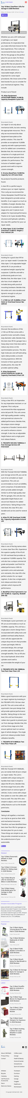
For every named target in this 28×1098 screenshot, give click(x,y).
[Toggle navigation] (25, 2)
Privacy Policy (5, 1056)
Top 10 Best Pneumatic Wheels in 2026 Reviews (9, 858)
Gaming (16, 1076)
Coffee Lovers (18, 1053)
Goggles (16, 1081)
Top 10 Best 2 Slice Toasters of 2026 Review (16, 1009)
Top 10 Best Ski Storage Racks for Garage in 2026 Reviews (18, 972)
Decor (3, 1083)
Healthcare (17, 1084)
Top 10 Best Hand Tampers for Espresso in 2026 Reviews (17, 1020)
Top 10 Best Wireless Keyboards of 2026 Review (17, 940)
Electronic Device (6, 1086)
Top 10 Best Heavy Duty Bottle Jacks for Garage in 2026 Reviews (8, 891)
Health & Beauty (18, 1058)
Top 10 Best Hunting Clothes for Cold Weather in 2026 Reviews (17, 1032)
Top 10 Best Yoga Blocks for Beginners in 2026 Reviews (18, 999)
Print (5, 15)
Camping (3, 1076)
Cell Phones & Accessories (5, 1080)
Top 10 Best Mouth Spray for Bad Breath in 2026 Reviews (18, 961)
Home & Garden (19, 1061)
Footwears (17, 1071)
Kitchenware (17, 1087)
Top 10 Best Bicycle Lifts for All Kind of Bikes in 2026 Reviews (9, 880)
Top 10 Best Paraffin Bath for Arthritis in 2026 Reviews (17, 988)
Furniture (17, 1073)
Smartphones (18, 1064)
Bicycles (3, 1073)
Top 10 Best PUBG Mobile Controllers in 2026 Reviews (17, 951)
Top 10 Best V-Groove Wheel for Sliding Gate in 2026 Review (9, 869)
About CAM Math (6, 1053)
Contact (3, 1058)
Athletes (3, 1071)
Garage (22, 12)
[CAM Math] (3, 2)
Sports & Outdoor (19, 1066)
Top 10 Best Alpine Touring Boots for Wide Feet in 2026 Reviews (18, 929)
